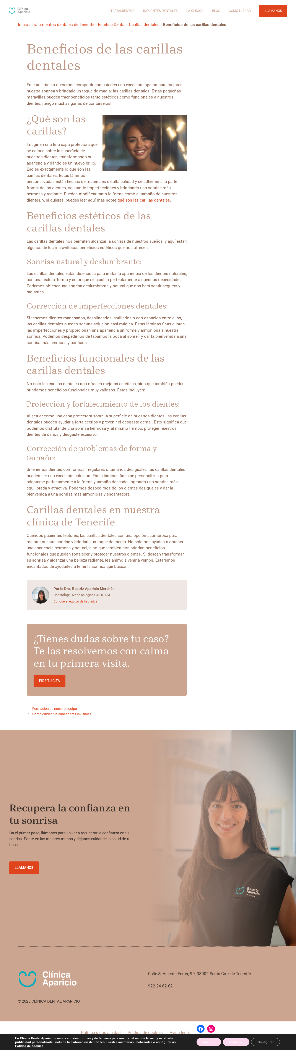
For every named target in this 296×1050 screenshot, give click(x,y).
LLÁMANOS (273, 11)
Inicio (23, 24)
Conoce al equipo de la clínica (75, 601)
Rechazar (236, 1042)
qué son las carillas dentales (143, 200)
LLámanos (24, 868)
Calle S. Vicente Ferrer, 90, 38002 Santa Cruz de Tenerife (199, 973)
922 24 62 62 (160, 986)
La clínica (194, 11)
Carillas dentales (144, 24)
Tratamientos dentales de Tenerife (63, 24)
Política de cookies (145, 1032)
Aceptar (209, 1042)
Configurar (265, 1042)
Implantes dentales (160, 11)
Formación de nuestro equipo (54, 709)
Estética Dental (111, 24)
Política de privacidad (101, 1032)
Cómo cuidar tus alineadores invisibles (61, 714)
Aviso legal (180, 1032)
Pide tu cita (49, 681)
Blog (216, 11)
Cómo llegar (240, 11)
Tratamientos (122, 11)
